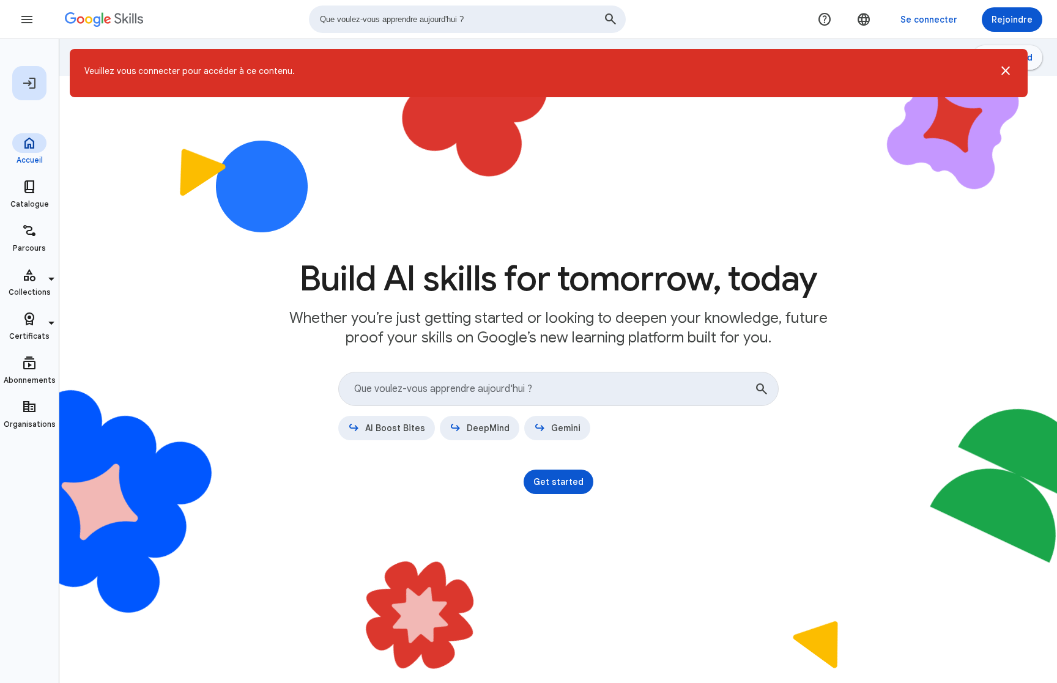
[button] (1005, 73)
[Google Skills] (104, 19)
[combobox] (467, 19)
